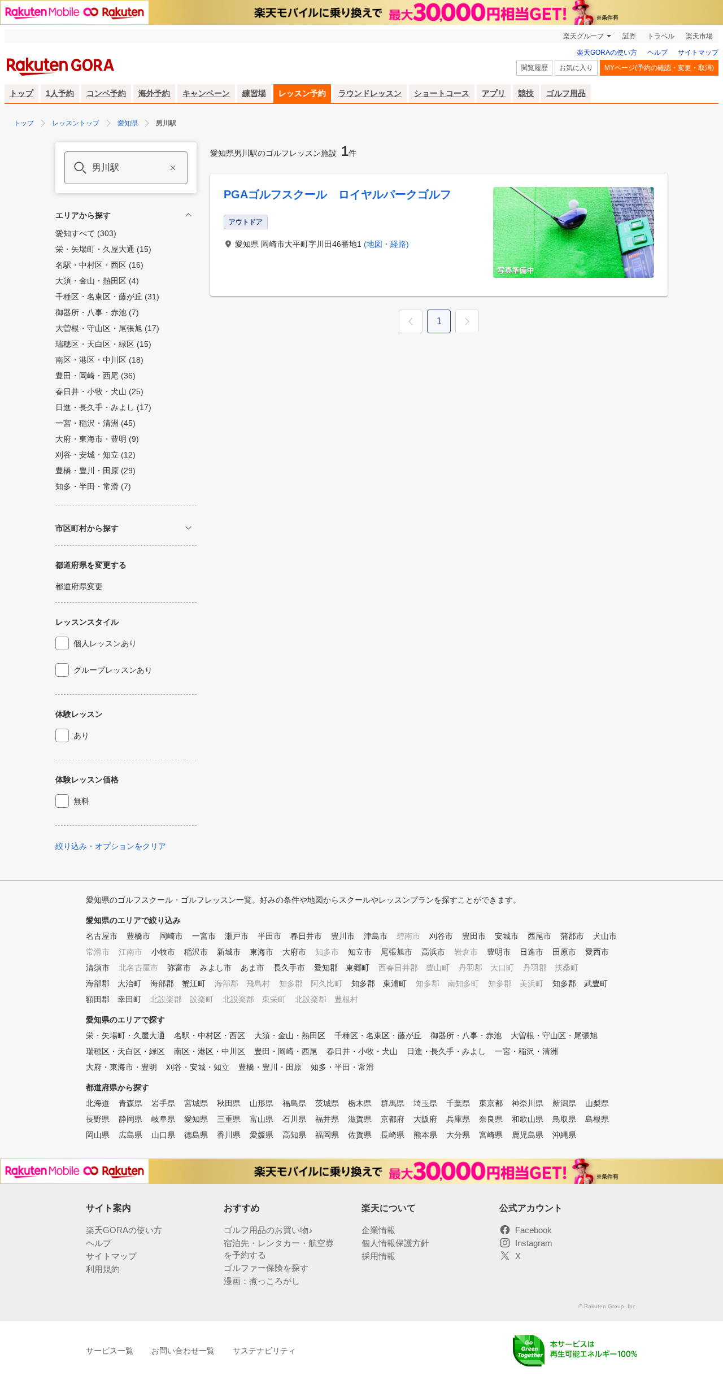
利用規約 (103, 1269)
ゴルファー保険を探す (266, 1268)
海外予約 (154, 93)
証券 (629, 36)
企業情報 (378, 1230)
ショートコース (441, 93)
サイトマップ (698, 52)
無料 (81, 801)
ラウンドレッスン (370, 93)
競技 (526, 93)
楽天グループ (583, 36)
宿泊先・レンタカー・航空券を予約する (279, 1249)
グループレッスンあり (113, 669)
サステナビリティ (264, 1350)
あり (81, 735)
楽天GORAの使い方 (607, 52)
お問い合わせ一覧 (183, 1350)
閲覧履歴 (534, 68)
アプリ (494, 93)
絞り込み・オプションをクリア (110, 846)
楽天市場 (699, 36)
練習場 (254, 93)
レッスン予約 (302, 93)
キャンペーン (206, 93)
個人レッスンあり (105, 643)
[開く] (188, 528)
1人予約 (60, 93)
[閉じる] (188, 215)
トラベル (660, 36)
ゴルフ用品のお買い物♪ (268, 1230)
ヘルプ (657, 52)
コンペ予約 (106, 93)
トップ (21, 93)
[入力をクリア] (172, 167)
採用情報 (378, 1256)
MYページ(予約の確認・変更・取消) (659, 68)
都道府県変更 (79, 586)
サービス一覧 (109, 1350)
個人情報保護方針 (395, 1243)
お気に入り (576, 68)
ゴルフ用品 (566, 93)
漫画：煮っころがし (262, 1281)
